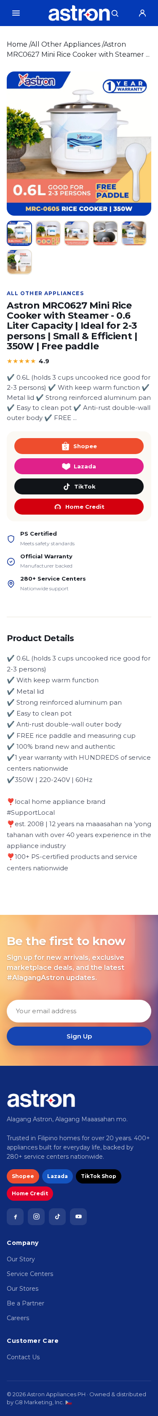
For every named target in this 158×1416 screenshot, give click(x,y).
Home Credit (84, 506)
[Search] (114, 13)
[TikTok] (57, 1216)
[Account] (142, 13)
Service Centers (30, 1274)
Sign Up (79, 1036)
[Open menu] (16, 13)
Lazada (85, 466)
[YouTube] (78, 1216)
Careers (18, 1318)
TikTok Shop (98, 1176)
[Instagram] (36, 1216)
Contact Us (23, 1357)
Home (17, 44)
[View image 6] (19, 262)
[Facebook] (15, 1216)
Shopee (85, 446)
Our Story (21, 1259)
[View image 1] (19, 233)
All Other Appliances (65, 44)
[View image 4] (105, 233)
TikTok (85, 486)
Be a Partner (25, 1303)
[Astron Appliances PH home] (79, 13)
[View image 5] (134, 233)
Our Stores (22, 1288)
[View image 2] (48, 233)
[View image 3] (76, 233)
